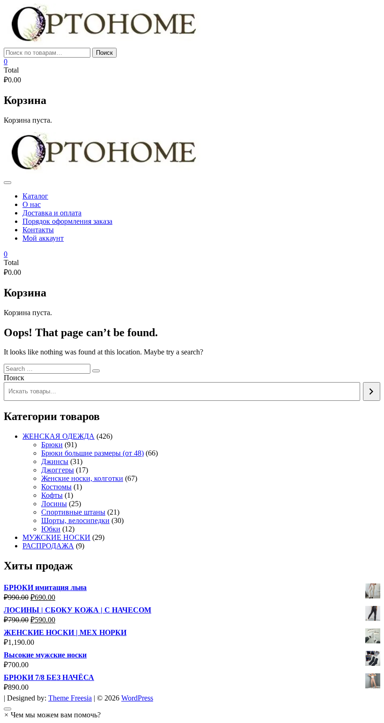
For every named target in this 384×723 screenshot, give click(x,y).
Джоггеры (57, 470)
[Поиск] (371, 391)
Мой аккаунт (43, 238)
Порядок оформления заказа (67, 221)
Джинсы (54, 461)
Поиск (104, 52)
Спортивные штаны (73, 512)
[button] (52, 715)
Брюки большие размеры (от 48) (92, 453)
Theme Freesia (70, 698)
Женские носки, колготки (82, 478)
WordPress (137, 698)
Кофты (52, 495)
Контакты (38, 230)
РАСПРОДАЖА (48, 546)
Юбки (50, 529)
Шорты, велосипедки (75, 520)
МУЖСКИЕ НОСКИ (56, 537)
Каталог (35, 196)
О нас (31, 204)
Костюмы (56, 487)
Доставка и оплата (51, 213)
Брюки (52, 445)
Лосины (54, 504)
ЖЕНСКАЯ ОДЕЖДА (58, 436)
